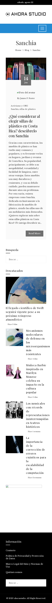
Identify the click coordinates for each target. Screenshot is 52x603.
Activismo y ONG (19, 106)
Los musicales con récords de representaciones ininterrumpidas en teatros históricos (38, 414)
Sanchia (14, 109)
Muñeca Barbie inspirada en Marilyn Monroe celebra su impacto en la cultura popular (36, 378)
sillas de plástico (27, 109)
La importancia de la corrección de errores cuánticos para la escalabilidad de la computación (36, 455)
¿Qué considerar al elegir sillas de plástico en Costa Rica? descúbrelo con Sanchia (24, 126)
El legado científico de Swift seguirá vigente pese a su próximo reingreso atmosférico (25, 313)
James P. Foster (27, 98)
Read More (34, 233)
